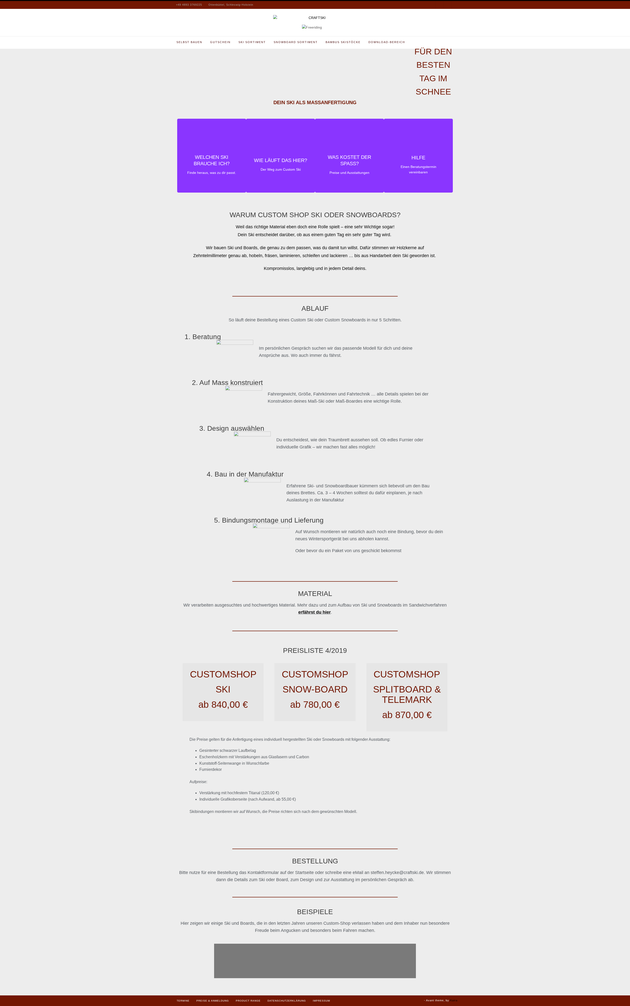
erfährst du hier (314, 612)
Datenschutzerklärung (287, 1000)
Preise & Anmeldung (212, 1000)
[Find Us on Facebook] (439, 5)
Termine (183, 1000)
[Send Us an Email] (447, 5)
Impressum (321, 1000)
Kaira (453, 1000)
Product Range (248, 1000)
